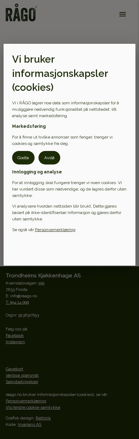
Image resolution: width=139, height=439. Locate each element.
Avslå (49, 157)
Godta (23, 157)
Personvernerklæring (55, 229)
